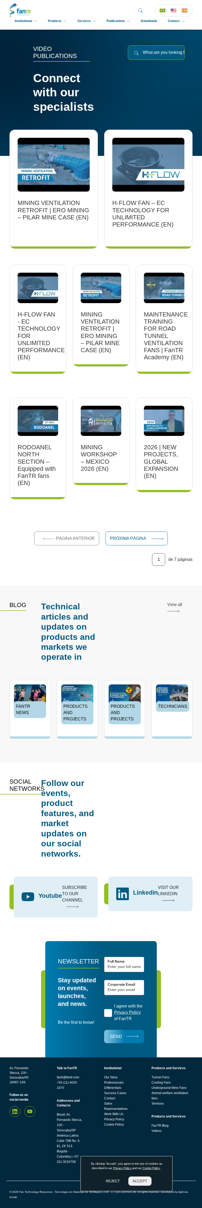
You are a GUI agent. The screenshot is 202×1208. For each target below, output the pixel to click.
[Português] (162, 10)
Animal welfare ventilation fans (170, 1095)
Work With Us (113, 1114)
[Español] (185, 10)
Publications (116, 21)
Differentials (112, 1088)
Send (116, 1036)
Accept (140, 1181)
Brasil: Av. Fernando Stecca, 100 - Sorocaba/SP (69, 1122)
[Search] (140, 10)
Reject (113, 1181)
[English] (173, 10)
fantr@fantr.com (68, 1077)
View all (174, 604)
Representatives (116, 1109)
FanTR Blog (160, 1125)
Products (55, 21)
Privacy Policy (114, 1119)
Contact (174, 21)
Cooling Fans (161, 1082)
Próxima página (128, 538)
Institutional (23, 21)
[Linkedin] (14, 1111)
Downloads (149, 21)
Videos (156, 1131)
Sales (108, 1103)
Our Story (111, 1077)
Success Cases (115, 1093)
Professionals (114, 1082)
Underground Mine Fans (169, 1088)
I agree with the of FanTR (128, 1012)
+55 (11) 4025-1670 (67, 1085)
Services (84, 21)
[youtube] (29, 1111)
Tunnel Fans (160, 1077)
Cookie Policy (114, 1124)
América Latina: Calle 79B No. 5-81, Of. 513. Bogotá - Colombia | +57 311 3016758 (68, 1149)
